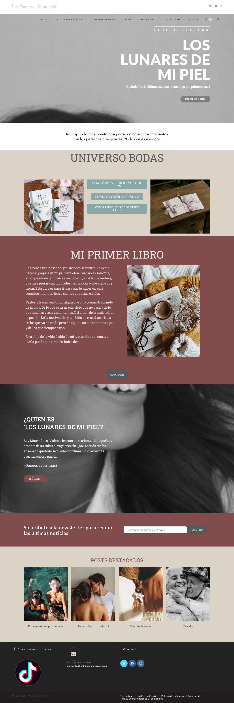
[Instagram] (140, 663)
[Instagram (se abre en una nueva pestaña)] (221, 6)
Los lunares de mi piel (34, 7)
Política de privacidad (173, 696)
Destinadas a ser (140, 626)
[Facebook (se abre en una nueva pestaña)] (216, 6)
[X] (124, 663)
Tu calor (188, 626)
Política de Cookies (147, 696)
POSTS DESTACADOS (117, 560)
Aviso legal (194, 696)
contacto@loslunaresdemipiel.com (87, 665)
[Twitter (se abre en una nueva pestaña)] (210, 6)
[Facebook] (132, 663)
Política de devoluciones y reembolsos (141, 698)
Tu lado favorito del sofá (93, 626)
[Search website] (218, 19)
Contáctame (127, 696)
